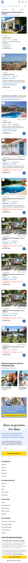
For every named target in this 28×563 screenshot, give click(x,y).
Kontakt (3, 514)
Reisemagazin (5, 508)
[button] (26, 2)
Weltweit (4, 473)
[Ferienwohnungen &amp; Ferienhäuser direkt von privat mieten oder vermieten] (2, 2)
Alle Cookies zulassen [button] (14, 557)
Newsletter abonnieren (14, 453)
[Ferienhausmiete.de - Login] (22, 2)
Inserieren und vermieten (8, 521)
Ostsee (3, 467)
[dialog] (14, 550)
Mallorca (3, 470)
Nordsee (3, 464)
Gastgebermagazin (6, 524)
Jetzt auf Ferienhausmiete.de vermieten (14, 415)
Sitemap (3, 476)
